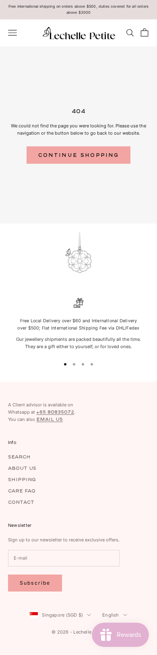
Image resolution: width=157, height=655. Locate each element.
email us (49, 419)
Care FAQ (21, 491)
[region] (78, 324)
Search (19, 457)
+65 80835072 (55, 412)
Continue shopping (78, 155)
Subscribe (35, 583)
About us (22, 468)
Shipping (22, 479)
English (110, 615)
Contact (21, 502)
